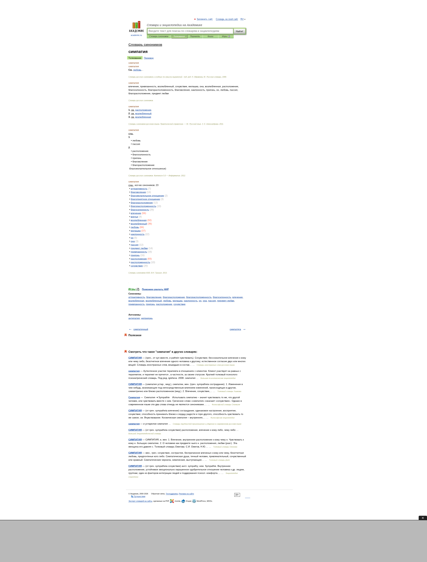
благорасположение (174, 297)
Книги (210, 36)
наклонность (190, 300)
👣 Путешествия (138, 496)
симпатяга (235, 329)
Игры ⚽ (226, 36)
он (200, 300)
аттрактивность (136, 297)
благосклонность (222, 297)
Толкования (179, 36)
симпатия (134, 371)
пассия (212, 300)
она (205, 300)
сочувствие (179, 304)
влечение (237, 297)
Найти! (239, 31)
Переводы (195, 36)
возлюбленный (154, 300)
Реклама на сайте (186, 494)
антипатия (134, 318)
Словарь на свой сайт (227, 19)
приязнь (150, 304)
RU (242, 19)
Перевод (148, 58)
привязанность (136, 304)
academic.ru (136, 35)
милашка (177, 300)
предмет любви (225, 300)
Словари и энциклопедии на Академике (174, 25)
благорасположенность (198, 297)
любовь (167, 300)
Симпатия (134, 397)
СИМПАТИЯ (135, 357)
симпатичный (140, 329)
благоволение (153, 297)
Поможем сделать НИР (155, 289)
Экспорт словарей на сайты (140, 501)
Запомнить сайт (205, 19)
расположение (164, 304)
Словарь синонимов (158, 36)
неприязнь (147, 318)
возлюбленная (136, 300)
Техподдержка (172, 494)
